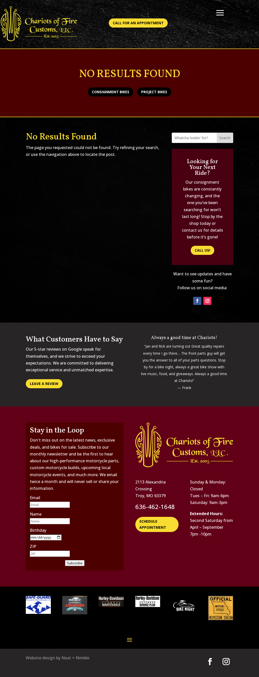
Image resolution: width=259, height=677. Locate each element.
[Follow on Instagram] (207, 301)
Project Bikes (154, 91)
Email (35, 497)
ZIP (33, 546)
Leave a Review (44, 383)
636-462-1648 (155, 506)
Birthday (38, 530)
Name (35, 514)
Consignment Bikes (110, 91)
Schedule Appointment (152, 524)
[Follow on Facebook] (197, 301)
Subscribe (74, 563)
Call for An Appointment (138, 22)
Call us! (202, 250)
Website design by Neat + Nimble (57, 658)
